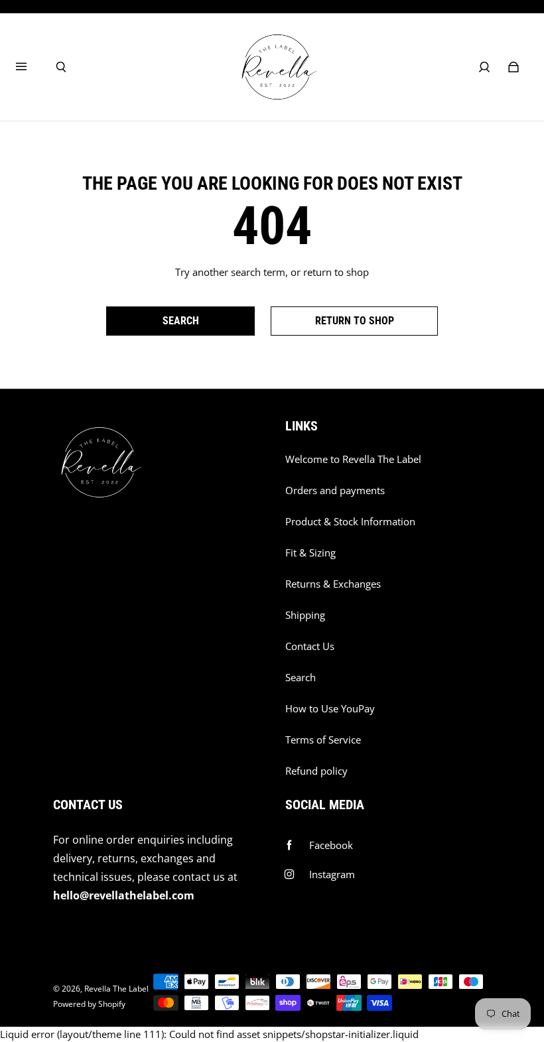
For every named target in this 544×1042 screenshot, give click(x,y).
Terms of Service (323, 740)
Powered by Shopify (89, 1003)
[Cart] (513, 67)
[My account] (484, 67)
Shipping (305, 615)
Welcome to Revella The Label (353, 459)
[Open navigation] (30, 67)
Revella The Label (116, 988)
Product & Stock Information (350, 522)
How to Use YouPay (330, 709)
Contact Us (309, 646)
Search (300, 677)
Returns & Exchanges (333, 584)
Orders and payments (335, 490)
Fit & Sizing (310, 553)
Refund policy (316, 771)
